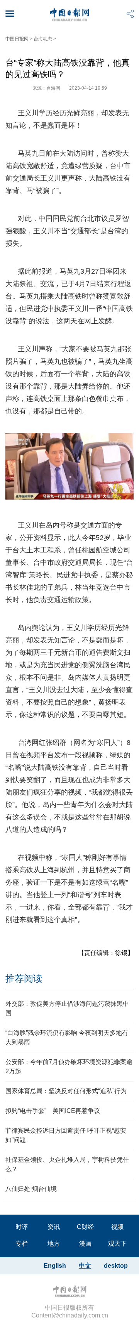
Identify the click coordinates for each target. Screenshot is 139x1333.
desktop (116, 1265)
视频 (117, 1227)
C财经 (85, 1227)
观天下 (117, 1243)
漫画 (85, 1243)
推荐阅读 (23, 978)
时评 (21, 1227)
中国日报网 (17, 39)
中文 (85, 1265)
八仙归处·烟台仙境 (31, 1188)
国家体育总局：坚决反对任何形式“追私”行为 (66, 1091)
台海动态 (43, 39)
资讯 (53, 1227)
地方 (53, 1243)
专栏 (21, 1243)
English (55, 1265)
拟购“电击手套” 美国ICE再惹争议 (52, 1110)
